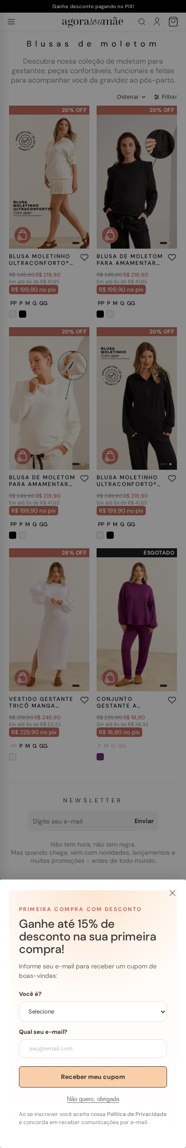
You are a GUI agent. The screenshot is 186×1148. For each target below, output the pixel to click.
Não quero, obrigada (93, 1099)
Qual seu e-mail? (43, 1032)
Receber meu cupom (93, 1077)
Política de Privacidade (137, 1114)
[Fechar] (172, 893)
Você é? (30, 994)
